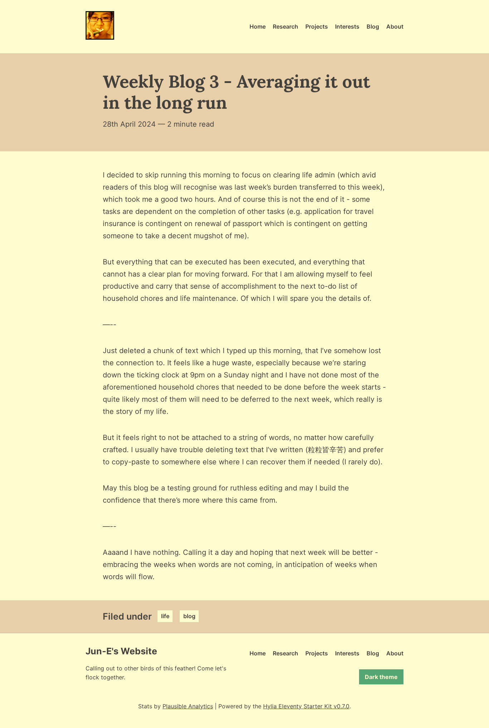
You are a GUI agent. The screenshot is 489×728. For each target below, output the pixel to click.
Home (258, 26)
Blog (373, 26)
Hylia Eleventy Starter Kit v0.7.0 (306, 706)
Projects (316, 26)
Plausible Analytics (188, 706)
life (165, 616)
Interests (347, 26)
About (394, 26)
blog (189, 616)
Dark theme (381, 676)
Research (285, 26)
